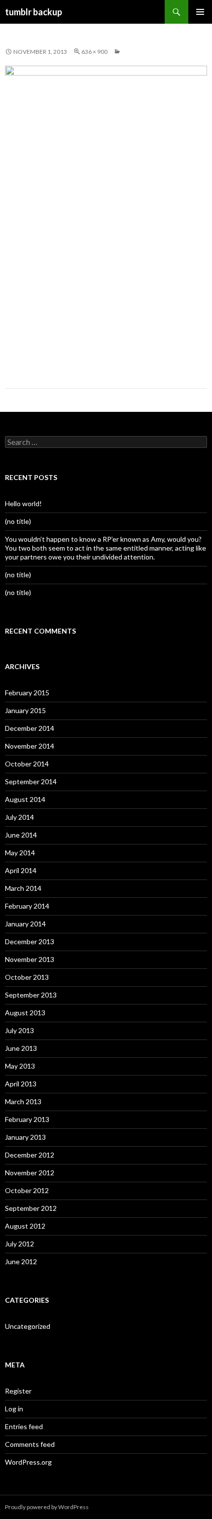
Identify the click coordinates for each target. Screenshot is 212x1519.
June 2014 (21, 835)
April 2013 (20, 1083)
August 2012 (25, 1226)
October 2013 (27, 977)
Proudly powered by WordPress (47, 1507)
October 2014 (27, 764)
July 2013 (19, 1030)
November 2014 (29, 746)
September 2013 (31, 995)
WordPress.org (28, 1462)
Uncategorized (27, 1326)
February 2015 (27, 692)
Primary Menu (200, 12)
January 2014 (25, 923)
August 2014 (25, 799)
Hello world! (23, 503)
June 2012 (21, 1261)
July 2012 (19, 1243)
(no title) (18, 521)
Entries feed (24, 1426)
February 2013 (27, 1119)
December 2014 (29, 728)
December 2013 (29, 941)
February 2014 (27, 906)
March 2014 (23, 888)
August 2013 (25, 1012)
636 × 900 (94, 51)
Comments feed (30, 1444)
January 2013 (25, 1137)
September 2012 (31, 1208)
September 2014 (31, 781)
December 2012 (29, 1155)
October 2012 (27, 1190)
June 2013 (21, 1048)
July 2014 (19, 817)
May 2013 (20, 1066)
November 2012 (29, 1172)
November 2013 (29, 959)
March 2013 (23, 1101)
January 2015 (25, 710)
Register (18, 1391)
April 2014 (20, 870)
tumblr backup (33, 11)
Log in (14, 1408)
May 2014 (20, 852)
